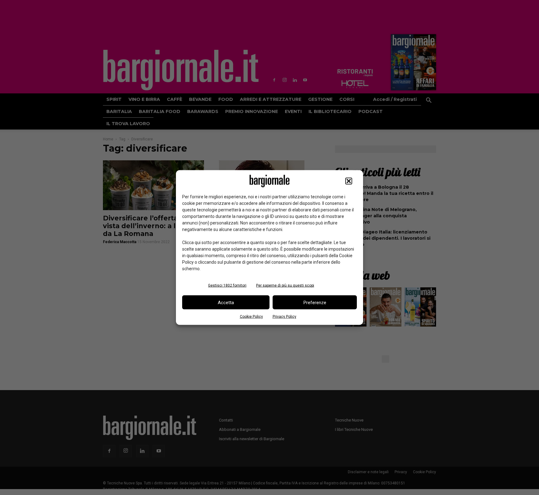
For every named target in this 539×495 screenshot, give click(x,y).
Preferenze (314, 302)
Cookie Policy (251, 316)
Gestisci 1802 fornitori (227, 285)
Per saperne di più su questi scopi (285, 285)
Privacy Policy (284, 316)
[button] (349, 181)
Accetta (226, 302)
